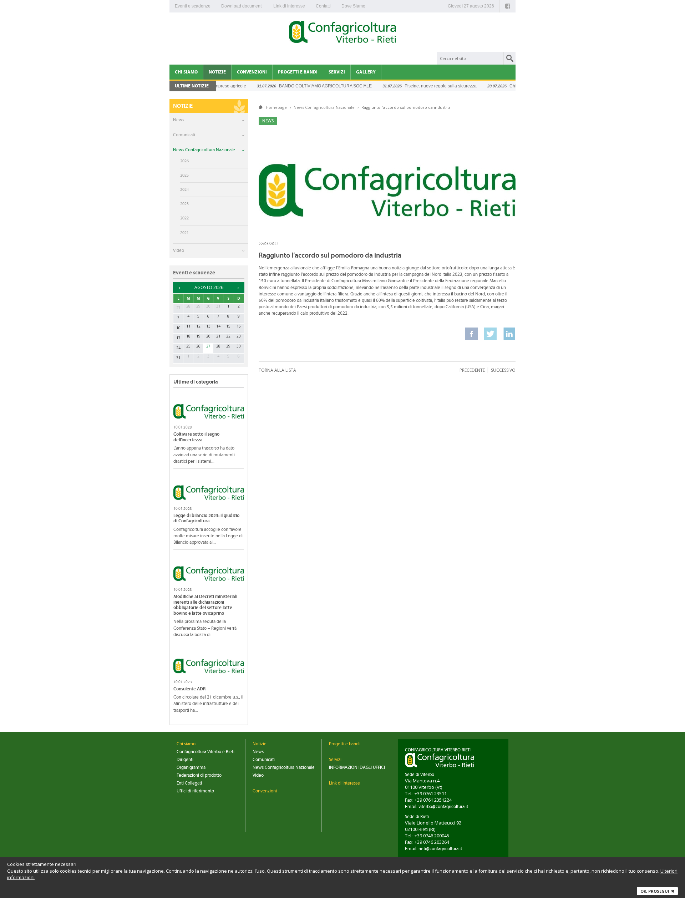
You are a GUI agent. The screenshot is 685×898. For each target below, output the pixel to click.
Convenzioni (252, 72)
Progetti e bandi (298, 72)
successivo (503, 370)
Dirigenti (185, 759)
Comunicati (184, 135)
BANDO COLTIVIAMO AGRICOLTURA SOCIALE (310, 85)
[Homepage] (342, 33)
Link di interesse (289, 6)
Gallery (366, 72)
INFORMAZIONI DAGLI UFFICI (357, 767)
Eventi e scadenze (192, 6)
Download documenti (242, 6)
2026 (184, 160)
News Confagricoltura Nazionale (204, 150)
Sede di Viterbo (419, 774)
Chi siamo (186, 72)
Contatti (323, 6)
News (178, 120)
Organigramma (191, 767)
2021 (184, 232)
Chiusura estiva (509, 85)
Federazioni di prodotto (199, 775)
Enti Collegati (189, 783)
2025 (184, 175)
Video (178, 250)
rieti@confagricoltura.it (440, 849)
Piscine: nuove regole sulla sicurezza (426, 85)
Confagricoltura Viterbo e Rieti (205, 752)
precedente (472, 370)
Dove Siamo (353, 6)
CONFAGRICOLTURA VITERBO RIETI (438, 750)
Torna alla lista (277, 370)
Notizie (217, 72)
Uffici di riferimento (195, 791)
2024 (184, 189)
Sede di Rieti (417, 817)
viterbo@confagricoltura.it (443, 807)
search (510, 58)
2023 (184, 203)
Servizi (337, 72)
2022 (184, 217)
